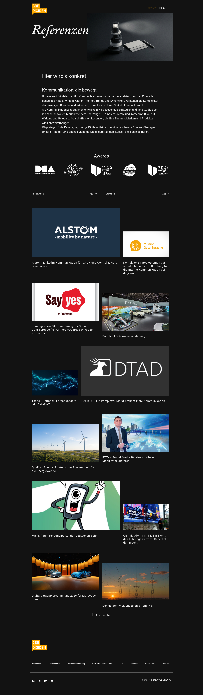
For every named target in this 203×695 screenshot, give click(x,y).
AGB (121, 664)
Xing (52, 680)
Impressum (37, 664)
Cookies (165, 664)
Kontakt (134, 664)
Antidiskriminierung (76, 664)
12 (108, 614)
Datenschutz (54, 664)
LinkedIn (45, 680)
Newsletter (149, 664)
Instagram (39, 680)
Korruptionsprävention (102, 664)
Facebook (33, 680)
